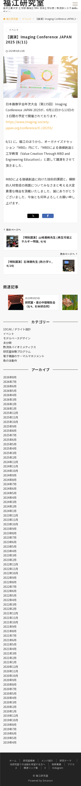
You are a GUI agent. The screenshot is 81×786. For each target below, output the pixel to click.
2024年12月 (10, 462)
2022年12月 (10, 564)
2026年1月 (10, 408)
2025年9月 (10, 426)
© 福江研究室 (40, 775)
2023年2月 (10, 560)
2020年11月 (10, 671)
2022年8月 (10, 582)
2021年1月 (10, 662)
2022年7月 (10, 587)
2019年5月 (10, 738)
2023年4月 (10, 551)
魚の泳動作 (10, 360)
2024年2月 (10, 506)
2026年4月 (10, 395)
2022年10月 (10, 573)
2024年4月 (10, 497)
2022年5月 (10, 595)
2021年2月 (10, 658)
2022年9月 (10, 578)
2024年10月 (10, 471)
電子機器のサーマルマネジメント (23, 356)
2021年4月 (10, 649)
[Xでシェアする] (33, 216)
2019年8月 (10, 725)
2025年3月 (10, 453)
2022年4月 (10, 600)
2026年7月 (10, 382)
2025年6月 (10, 440)
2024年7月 (10, 484)
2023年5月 (10, 546)
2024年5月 (10, 493)
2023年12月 (10, 515)
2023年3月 (10, 555)
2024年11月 (10, 466)
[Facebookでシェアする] (48, 216)
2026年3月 (10, 399)
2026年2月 (10, 404)
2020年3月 (10, 702)
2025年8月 (10, 431)
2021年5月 (10, 644)
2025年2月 (10, 457)
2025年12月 (10, 413)
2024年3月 (10, 502)
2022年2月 (10, 609)
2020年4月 (10, 698)
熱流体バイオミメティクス (19, 347)
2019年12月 (10, 715)
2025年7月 (10, 435)
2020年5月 (10, 693)
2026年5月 (10, 391)
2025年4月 (10, 448)
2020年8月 (10, 684)
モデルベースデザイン (16, 338)
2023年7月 (10, 537)
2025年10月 (10, 422)
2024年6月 (10, 488)
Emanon (48, 780)
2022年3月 (10, 604)
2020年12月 (10, 667)
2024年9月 (10, 475)
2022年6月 (10, 591)
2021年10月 (10, 622)
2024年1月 (10, 511)
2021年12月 (10, 613)
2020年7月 (10, 689)
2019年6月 (10, 733)
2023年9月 (10, 529)
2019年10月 (10, 720)
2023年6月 (10, 542)
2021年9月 (10, 626)
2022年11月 (10, 569)
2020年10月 (10, 676)
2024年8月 (10, 480)
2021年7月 (10, 635)
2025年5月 (10, 444)
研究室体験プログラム (17, 351)
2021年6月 (10, 640)
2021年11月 (10, 618)
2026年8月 (10, 377)
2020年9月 (10, 680)
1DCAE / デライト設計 (17, 329)
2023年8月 (10, 533)
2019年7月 (10, 729)
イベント (14, 29)
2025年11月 (10, 417)
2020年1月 (10, 711)
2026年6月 (10, 386)
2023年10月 (10, 524)
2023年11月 (10, 520)
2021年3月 (10, 653)
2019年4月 (10, 742)
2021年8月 (10, 631)
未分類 (7, 343)
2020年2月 (10, 707)
